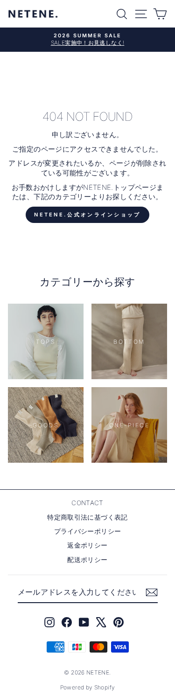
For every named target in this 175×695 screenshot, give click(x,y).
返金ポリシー (87, 545)
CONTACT (87, 503)
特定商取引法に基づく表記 (87, 517)
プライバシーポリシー (87, 531)
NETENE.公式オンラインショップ (87, 214)
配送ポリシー (87, 559)
